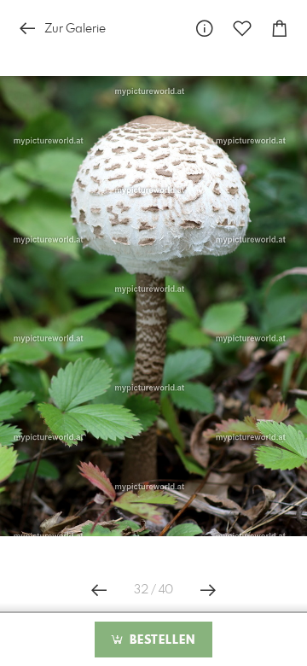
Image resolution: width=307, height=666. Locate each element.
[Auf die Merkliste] (242, 28)
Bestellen (160, 640)
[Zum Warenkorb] (279, 28)
